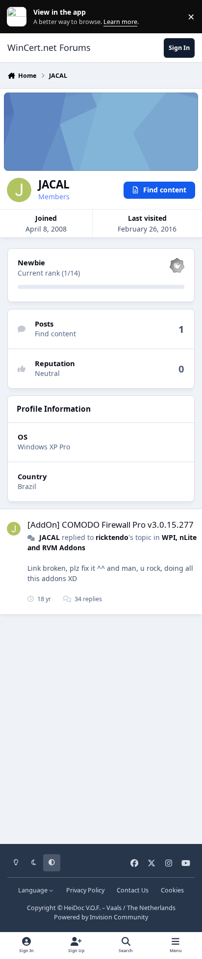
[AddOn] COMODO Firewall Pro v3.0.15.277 (110, 524)
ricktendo (112, 537)
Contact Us (133, 890)
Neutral (47, 373)
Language (33, 890)
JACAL (49, 537)
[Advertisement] (101, 726)
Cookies (172, 890)
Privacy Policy (85, 890)
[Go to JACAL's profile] (14, 529)
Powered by (101, 917)
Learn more (19, 17)
